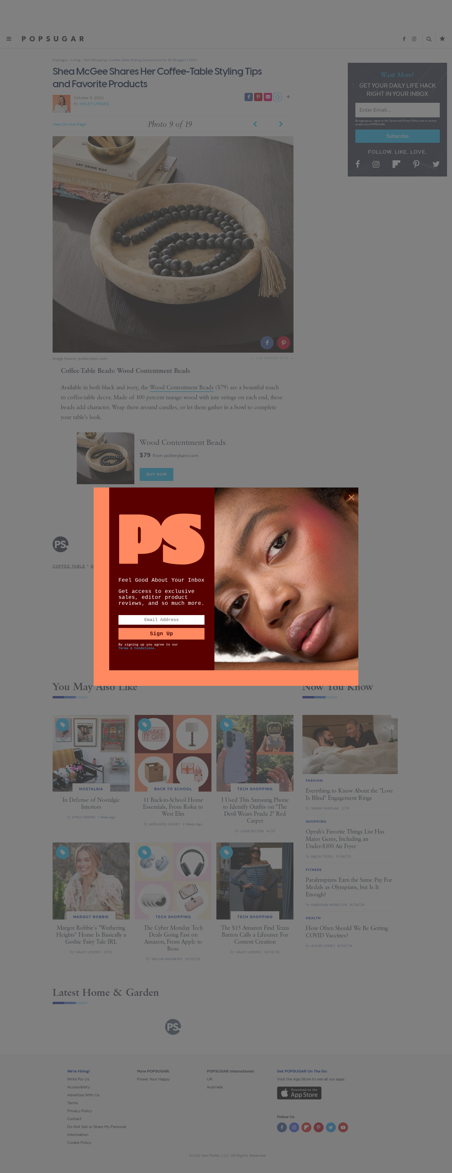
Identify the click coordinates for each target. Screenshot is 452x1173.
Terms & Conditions (136, 648)
